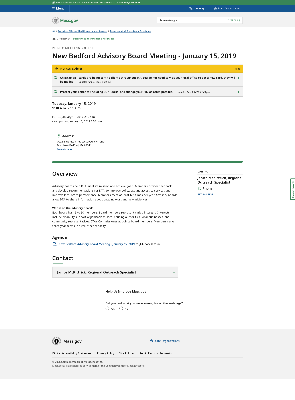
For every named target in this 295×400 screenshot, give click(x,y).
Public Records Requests (156, 353)
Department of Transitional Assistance (130, 31)
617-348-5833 (205, 195)
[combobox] (200, 20)
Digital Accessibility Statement (72, 353)
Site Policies (127, 353)
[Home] (53, 31)
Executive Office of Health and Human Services (82, 31)
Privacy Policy (105, 353)
